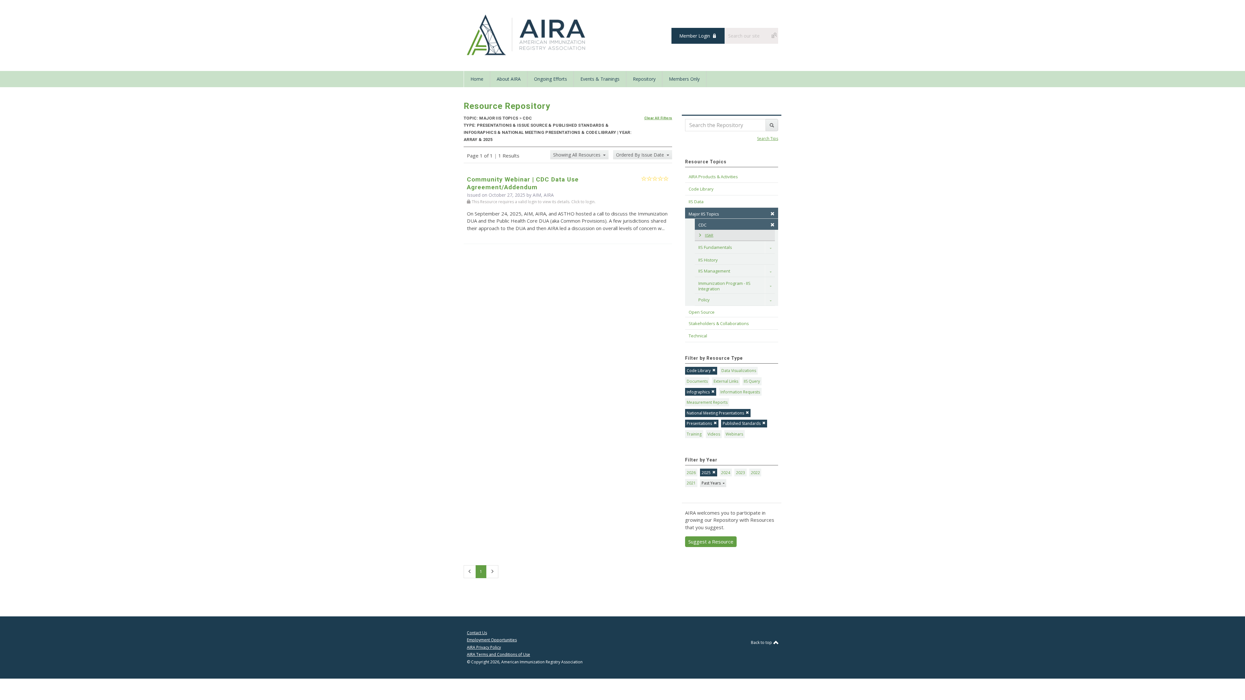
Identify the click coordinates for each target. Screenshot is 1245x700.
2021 (691, 483)
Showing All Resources (577, 155)
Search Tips (767, 138)
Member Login (694, 36)
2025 (706, 472)
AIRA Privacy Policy (484, 647)
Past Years (712, 483)
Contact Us (477, 633)
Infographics (698, 392)
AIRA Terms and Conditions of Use (498, 654)
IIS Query (752, 381)
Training (694, 434)
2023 (740, 472)
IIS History (708, 260)
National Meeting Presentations (715, 413)
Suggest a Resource (710, 541)
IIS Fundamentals (715, 247)
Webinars (734, 434)
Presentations (699, 423)
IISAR (709, 235)
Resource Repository (507, 106)
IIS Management (714, 271)
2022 (755, 472)
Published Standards (742, 423)
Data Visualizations (738, 370)
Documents (697, 381)
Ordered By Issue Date (640, 155)
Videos (713, 434)
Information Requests (740, 392)
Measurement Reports (707, 402)
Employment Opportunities (492, 640)
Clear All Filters (658, 118)
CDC (702, 225)
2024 (725, 472)
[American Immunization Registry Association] (527, 35)
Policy (704, 300)
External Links (726, 381)
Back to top (762, 642)
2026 (691, 472)
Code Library (699, 370)
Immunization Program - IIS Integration (725, 285)
